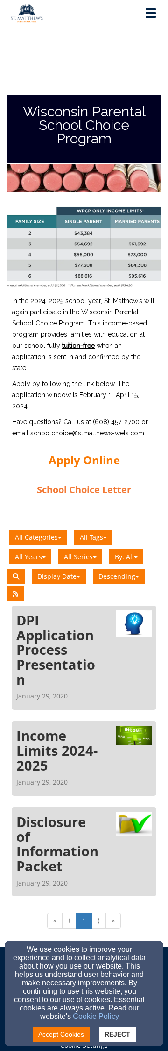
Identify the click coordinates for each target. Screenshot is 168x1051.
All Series (78, 556)
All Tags (91, 537)
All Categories (36, 537)
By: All (124, 556)
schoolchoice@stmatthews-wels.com (87, 433)
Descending (116, 576)
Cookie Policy (96, 1016)
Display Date (57, 576)
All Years (28, 556)
